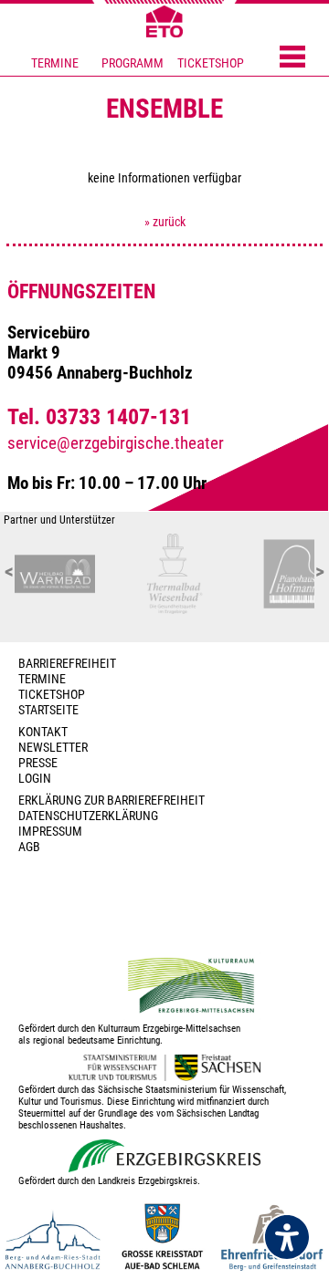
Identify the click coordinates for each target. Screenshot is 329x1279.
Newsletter (53, 747)
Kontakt (43, 732)
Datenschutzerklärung (88, 816)
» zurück (165, 222)
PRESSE (38, 763)
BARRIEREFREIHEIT (67, 663)
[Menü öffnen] (292, 58)
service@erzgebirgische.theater (115, 443)
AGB (29, 847)
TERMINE (55, 63)
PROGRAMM (132, 63)
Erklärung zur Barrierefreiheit (111, 800)
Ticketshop (51, 694)
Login (34, 778)
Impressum (50, 831)
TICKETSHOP (210, 63)
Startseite (48, 710)
